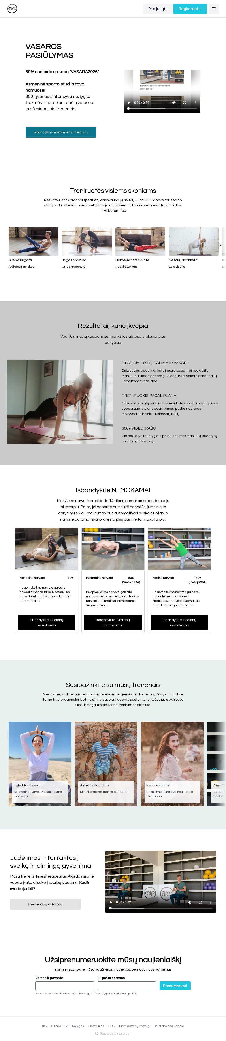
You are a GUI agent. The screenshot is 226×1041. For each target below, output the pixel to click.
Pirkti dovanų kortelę (134, 1026)
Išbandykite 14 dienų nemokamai (46, 622)
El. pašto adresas (111, 978)
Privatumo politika (126, 993)
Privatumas (96, 1026)
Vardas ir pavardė (49, 978)
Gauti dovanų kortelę (169, 1026)
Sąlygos (78, 1026)
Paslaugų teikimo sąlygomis (96, 993)
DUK (111, 1026)
